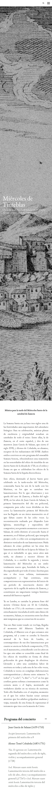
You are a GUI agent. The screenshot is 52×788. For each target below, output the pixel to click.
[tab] (26, 719)
